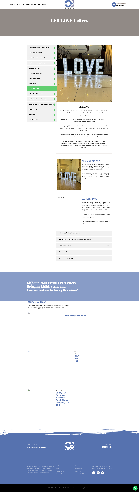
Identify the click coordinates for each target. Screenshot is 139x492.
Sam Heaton (87, 488)
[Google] (102, 472)
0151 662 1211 (120, 5)
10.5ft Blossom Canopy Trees (38, 58)
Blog (39, 4)
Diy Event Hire (20, 4)
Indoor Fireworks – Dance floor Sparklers (41, 104)
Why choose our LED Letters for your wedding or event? (75, 239)
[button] (84, 233)
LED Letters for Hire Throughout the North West (73, 233)
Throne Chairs (33, 119)
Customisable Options (65, 245)
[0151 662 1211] (114, 4)
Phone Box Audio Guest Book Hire (39, 47)
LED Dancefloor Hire (35, 73)
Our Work (34, 4)
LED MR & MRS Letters (36, 94)
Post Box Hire (33, 109)
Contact (43, 4)
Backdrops (32, 83)
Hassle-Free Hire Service (66, 258)
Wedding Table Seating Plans (38, 99)
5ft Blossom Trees (34, 68)
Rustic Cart (32, 114)
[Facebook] (93, 472)
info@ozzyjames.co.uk (36, 447)
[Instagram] (98, 472)
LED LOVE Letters (34, 88)
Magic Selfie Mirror (35, 78)
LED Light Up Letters (35, 52)
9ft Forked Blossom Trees (37, 63)
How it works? (63, 252)
